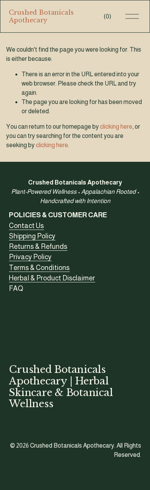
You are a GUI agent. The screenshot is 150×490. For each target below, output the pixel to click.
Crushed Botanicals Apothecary (41, 15)
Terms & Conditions (39, 268)
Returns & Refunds (38, 246)
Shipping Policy (32, 236)
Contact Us (26, 226)
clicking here (116, 126)
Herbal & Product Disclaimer (52, 278)
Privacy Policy (30, 257)
